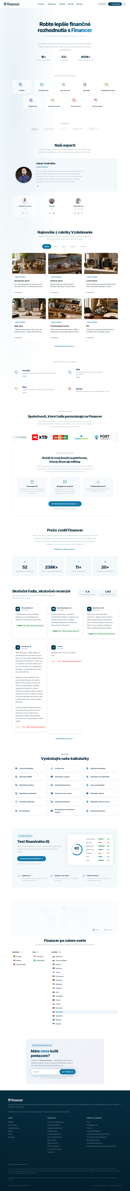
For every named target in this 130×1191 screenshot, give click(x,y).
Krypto (10, 1131)
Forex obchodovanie (54, 1137)
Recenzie (11, 1137)
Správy (72, 246)
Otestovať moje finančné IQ (30, 859)
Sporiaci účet (51, 1140)
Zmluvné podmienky (93, 1131)
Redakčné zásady (93, 1140)
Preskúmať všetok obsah (63, 346)
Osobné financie (13, 1128)
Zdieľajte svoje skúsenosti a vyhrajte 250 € (101, 1146)
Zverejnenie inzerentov (95, 1143)
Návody (83, 246)
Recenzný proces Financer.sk (97, 1137)
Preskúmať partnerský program (64, 504)
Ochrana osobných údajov (99, 1185)
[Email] (23, 213)
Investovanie (12, 1125)
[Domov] (12, 4)
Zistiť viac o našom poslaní (64, 549)
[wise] (90, 437)
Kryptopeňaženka (53, 1125)
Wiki (55, 246)
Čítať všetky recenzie (64, 739)
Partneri (103, 4)
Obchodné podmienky (115, 1185)
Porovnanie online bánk (55, 1122)
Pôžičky (10, 1122)
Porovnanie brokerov (54, 1149)
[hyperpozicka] (48, 437)
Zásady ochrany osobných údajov (98, 1134)
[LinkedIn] (38, 186)
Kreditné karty (52, 1131)
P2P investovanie (53, 1146)
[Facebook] (26, 213)
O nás (89, 1122)
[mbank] (27, 437)
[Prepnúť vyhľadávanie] (124, 4)
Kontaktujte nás (92, 1125)
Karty (10, 1134)
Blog (63, 246)
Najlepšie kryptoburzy (55, 1128)
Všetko (46, 246)
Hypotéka (50, 1152)
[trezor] (110, 437)
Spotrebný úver (52, 1143)
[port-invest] (69, 437)
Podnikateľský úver (54, 1134)
